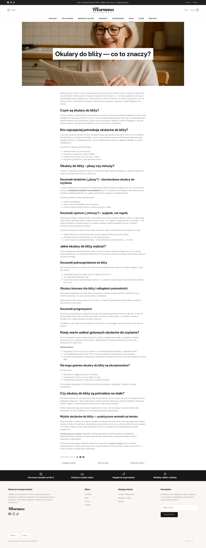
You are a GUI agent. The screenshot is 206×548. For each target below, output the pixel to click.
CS (192, 541)
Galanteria (67, 18)
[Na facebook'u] (80, 457)
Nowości (103, 18)
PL (186, 541)
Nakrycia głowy (86, 18)
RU (189, 541)
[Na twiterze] (77, 457)
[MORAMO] (103, 10)
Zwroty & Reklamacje (126, 494)
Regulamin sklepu (124, 498)
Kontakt (153, 18)
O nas (141, 18)
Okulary (53, 18)
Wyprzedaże (118, 18)
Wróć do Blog (103, 463)
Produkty (88, 494)
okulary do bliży (116, 443)
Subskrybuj (169, 514)
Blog (131, 18)
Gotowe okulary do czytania (70, 434)
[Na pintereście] (83, 457)
